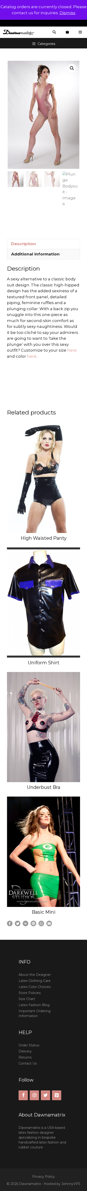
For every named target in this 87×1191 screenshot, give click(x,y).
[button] (72, 68)
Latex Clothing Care (35, 981)
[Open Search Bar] (54, 32)
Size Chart (27, 999)
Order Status (29, 1045)
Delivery (25, 1051)
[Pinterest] (56, 1095)
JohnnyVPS (70, 1184)
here (72, 350)
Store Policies (30, 993)
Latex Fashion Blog (34, 1005)
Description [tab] (23, 243)
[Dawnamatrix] (19, 32)
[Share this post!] (10, 925)
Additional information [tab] (35, 254)
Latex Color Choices (35, 987)
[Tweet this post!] (17, 925)
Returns (25, 1057)
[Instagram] (34, 1095)
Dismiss (67, 12)
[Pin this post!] (33, 925)
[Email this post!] (49, 925)
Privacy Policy (43, 1176)
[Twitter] (45, 1095)
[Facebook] (23, 1095)
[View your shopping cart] (67, 32)
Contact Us (28, 1063)
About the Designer (35, 975)
